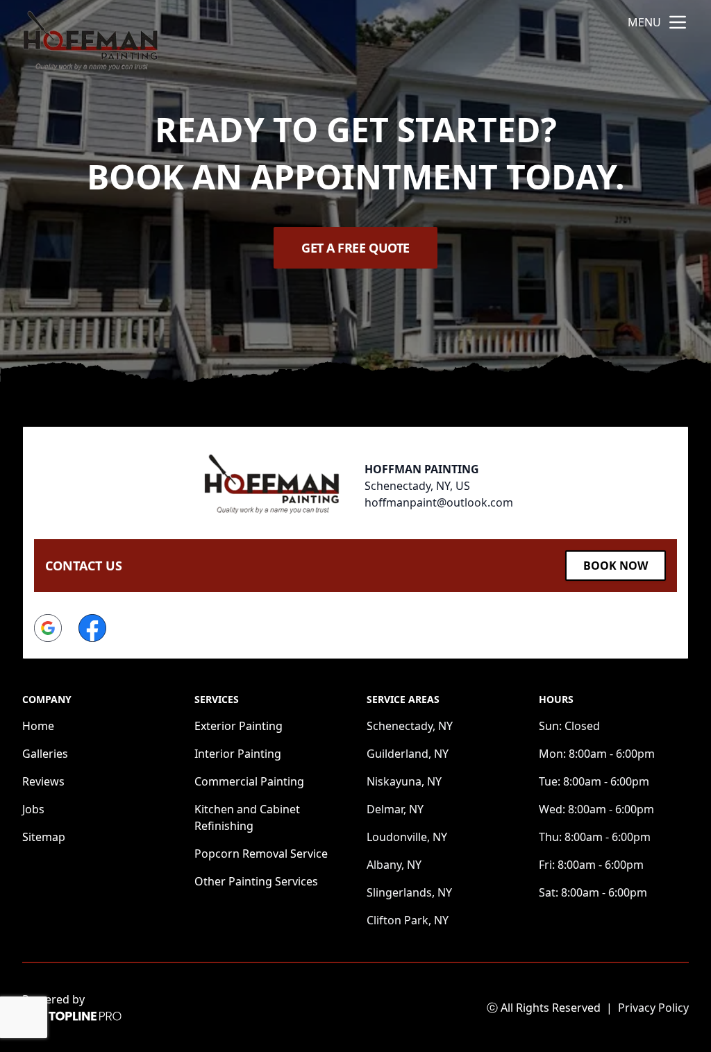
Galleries (45, 753)
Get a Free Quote (355, 247)
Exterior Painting (238, 725)
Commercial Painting (249, 781)
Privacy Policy (653, 1007)
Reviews (43, 781)
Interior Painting (237, 753)
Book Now (615, 565)
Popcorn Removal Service (261, 853)
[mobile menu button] (677, 22)
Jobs (33, 809)
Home (38, 725)
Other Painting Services (256, 881)
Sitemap (43, 837)
